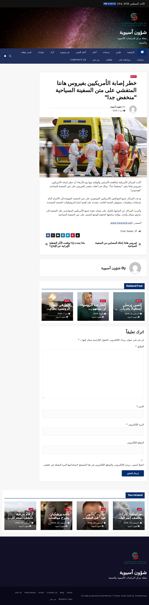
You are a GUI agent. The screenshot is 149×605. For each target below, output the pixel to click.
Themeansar (141, 596)
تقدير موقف (26, 52)
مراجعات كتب (125, 59)
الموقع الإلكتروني (135, 442)
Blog (133, 76)
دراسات (140, 59)
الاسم (140, 406)
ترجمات (106, 52)
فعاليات (109, 59)
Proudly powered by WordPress (96, 596)
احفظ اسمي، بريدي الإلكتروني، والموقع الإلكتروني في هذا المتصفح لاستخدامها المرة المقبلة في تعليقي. (93, 464)
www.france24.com (121, 222)
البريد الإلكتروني (135, 424)
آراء (52, 52)
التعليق (139, 346)
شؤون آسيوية (133, 32)
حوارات (41, 52)
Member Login (65, 599)
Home (69, 592)
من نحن (96, 59)
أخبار (94, 52)
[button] (10, 56)
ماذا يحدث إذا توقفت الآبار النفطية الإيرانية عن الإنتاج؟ (67, 244)
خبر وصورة (65, 52)
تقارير (118, 52)
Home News (30, 592)
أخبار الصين (81, 52)
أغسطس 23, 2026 (131, 523)
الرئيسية (130, 52)
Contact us (78, 59)
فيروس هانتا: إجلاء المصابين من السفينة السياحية (116, 244)
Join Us (18, 592)
